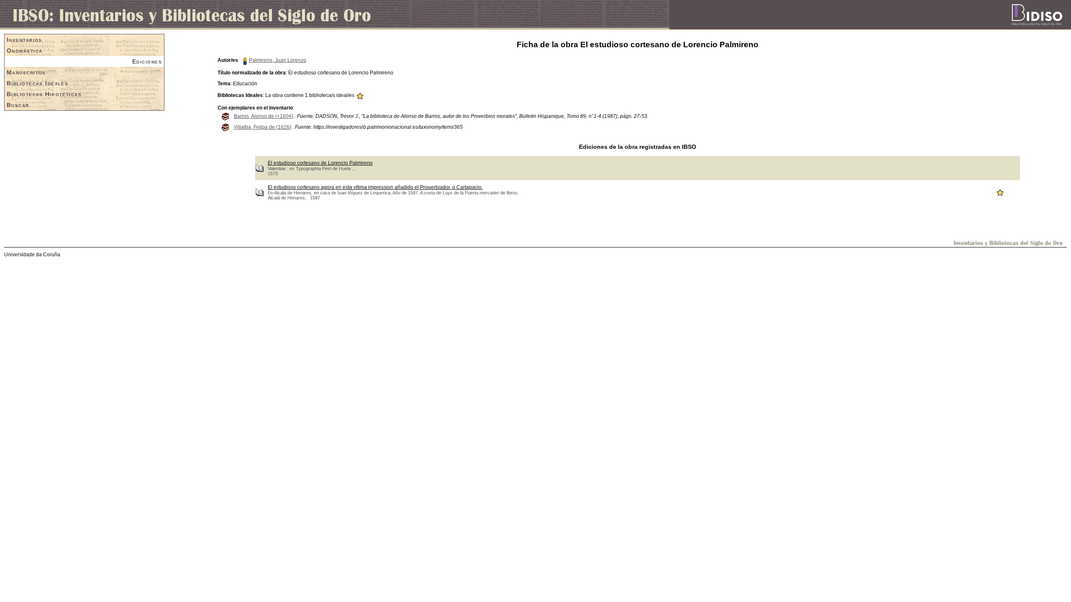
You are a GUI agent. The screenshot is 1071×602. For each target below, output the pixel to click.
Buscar (18, 105)
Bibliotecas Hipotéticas (44, 94)
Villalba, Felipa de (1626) (262, 127)
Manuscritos (26, 72)
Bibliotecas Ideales (37, 83)
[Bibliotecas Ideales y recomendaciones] (360, 95)
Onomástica (24, 50)
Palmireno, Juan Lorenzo (277, 60)
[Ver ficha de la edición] (259, 168)
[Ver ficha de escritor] (245, 60)
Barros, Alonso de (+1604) (263, 116)
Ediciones (147, 61)
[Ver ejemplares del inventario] (225, 116)
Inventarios (24, 39)
